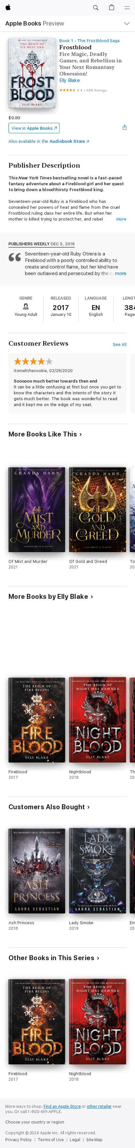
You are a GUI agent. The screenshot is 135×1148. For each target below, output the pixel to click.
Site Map (94, 1140)
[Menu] (127, 8)
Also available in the (47, 141)
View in (31, 128)
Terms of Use (51, 1140)
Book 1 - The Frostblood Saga (89, 40)
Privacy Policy (18, 1140)
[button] (96, 8)
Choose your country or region (34, 1122)
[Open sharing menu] (124, 128)
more (121, 219)
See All (120, 344)
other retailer (99, 1106)
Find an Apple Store (62, 1106)
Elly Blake (69, 80)
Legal (75, 1140)
